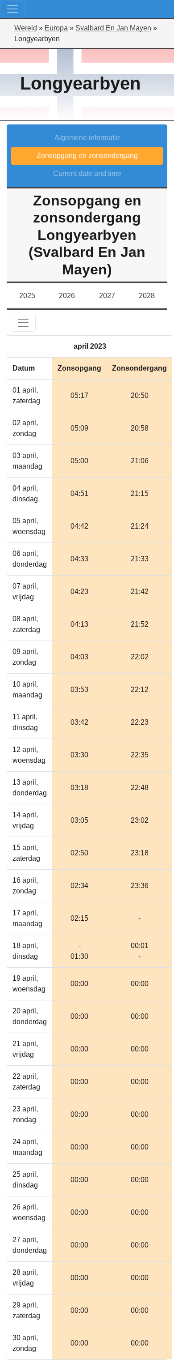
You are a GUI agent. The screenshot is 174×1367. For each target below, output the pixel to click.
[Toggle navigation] (12, 9)
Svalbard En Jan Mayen (113, 28)
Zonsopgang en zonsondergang (87, 155)
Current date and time (87, 173)
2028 (147, 295)
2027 (107, 295)
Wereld (25, 28)
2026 (67, 295)
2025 (27, 295)
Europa (56, 28)
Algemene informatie (87, 137)
